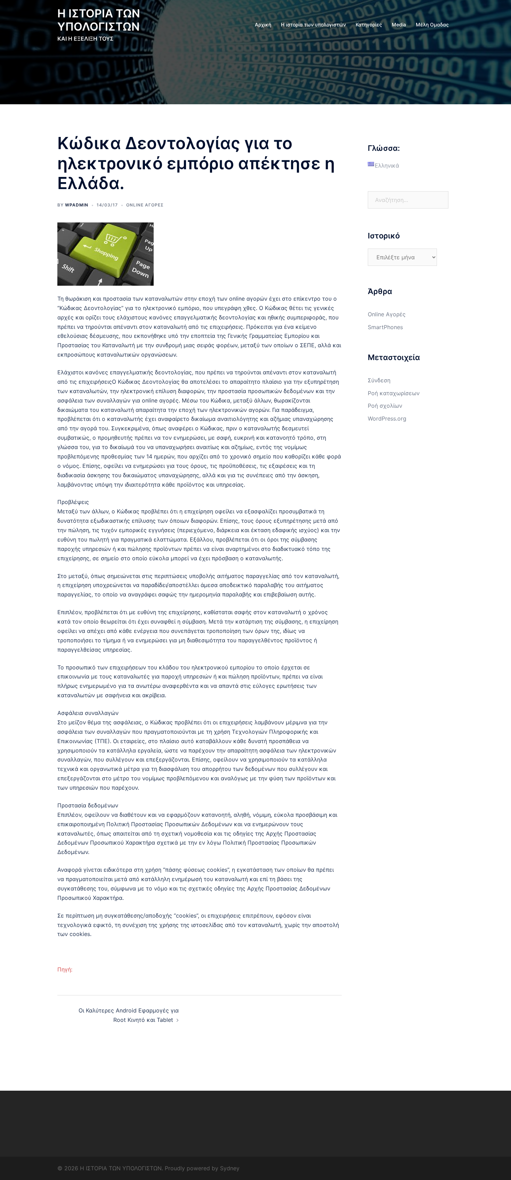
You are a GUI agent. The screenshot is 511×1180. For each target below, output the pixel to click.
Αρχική (263, 24)
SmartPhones (385, 327)
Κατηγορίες (369, 24)
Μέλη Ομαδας (432, 24)
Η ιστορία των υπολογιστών (313, 24)
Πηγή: (64, 969)
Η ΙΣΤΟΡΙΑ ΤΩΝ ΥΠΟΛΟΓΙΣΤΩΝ (98, 20)
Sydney (230, 1168)
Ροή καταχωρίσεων (394, 393)
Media (399, 24)
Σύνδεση (379, 380)
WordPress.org (387, 418)
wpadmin (76, 204)
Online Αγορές (145, 204)
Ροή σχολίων (385, 405)
